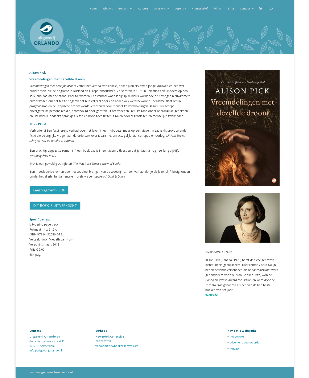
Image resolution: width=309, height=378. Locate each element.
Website (211, 295)
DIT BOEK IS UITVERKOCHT (55, 205)
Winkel (217, 8)
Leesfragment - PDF (49, 190)
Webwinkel (237, 336)
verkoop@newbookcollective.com (116, 346)
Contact (245, 8)
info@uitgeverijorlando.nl (45, 350)
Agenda (180, 8)
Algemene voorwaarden (245, 342)
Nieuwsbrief (199, 8)
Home (94, 8)
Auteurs (143, 8)
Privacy (235, 348)
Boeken (123, 8)
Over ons (160, 8)
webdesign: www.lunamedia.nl (51, 372)
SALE (231, 8)
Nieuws (108, 8)
